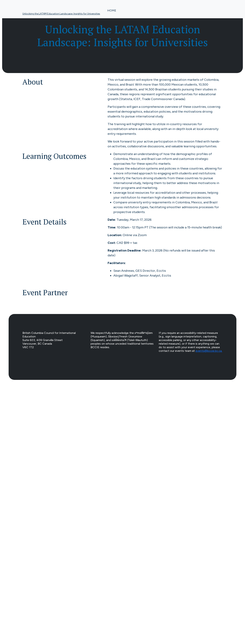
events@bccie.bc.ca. (208, 350)
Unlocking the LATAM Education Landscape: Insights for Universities (61, 13)
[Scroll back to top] (122, 510)
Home (111, 10)
